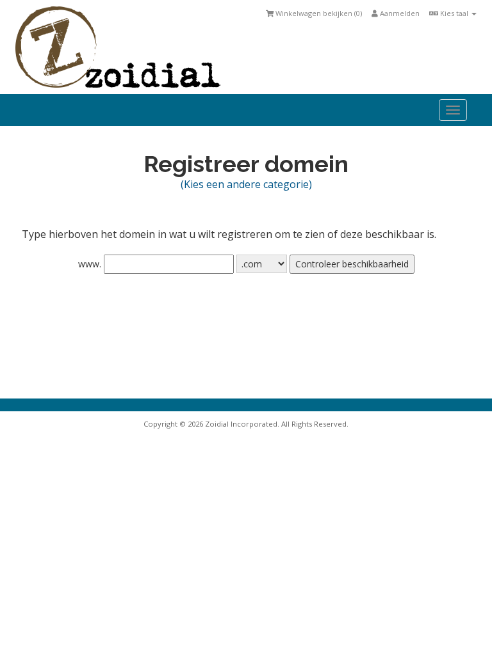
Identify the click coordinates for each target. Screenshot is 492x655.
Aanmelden (399, 13)
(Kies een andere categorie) (246, 184)
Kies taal (454, 13)
